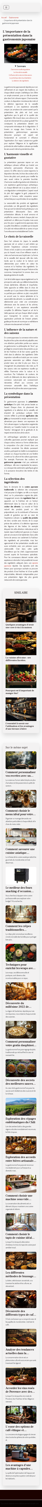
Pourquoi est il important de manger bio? (20, 692)
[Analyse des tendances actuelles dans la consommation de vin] (21, 1337)
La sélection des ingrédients (20, 81)
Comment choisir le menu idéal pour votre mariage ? (19, 814)
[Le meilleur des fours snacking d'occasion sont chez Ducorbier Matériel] (21, 875)
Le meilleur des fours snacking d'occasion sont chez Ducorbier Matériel (19, 893)
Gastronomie (13, 17)
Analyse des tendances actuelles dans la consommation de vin (20, 1353)
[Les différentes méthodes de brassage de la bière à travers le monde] (21, 1260)
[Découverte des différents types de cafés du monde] (21, 1299)
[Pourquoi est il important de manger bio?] (21, 676)
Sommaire (21, 66)
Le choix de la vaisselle (20, 72)
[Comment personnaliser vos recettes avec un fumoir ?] (21, 760)
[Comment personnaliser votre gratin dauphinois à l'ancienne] (21, 1029)
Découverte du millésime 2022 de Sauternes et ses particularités (17, 1008)
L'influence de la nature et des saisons (20, 75)
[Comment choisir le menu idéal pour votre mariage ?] (21, 798)
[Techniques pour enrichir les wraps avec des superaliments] (21, 952)
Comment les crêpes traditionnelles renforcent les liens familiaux (18, 931)
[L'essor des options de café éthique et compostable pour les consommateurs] (21, 1414)
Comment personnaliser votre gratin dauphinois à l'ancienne (21, 1045)
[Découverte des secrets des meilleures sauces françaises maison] (21, 1068)
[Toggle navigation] (6, 7)
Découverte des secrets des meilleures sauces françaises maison (20, 1083)
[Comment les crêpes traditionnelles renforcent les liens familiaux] (21, 914)
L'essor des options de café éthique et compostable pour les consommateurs (19, 1432)
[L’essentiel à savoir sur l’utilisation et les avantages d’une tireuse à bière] (21, 709)
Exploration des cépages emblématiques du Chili (21, 1120)
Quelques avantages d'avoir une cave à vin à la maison (20, 626)
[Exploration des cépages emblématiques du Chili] (21, 1106)
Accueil (4, 17)
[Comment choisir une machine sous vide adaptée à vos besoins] (21, 1183)
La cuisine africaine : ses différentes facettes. (18, 659)
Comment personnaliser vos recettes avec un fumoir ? (21, 775)
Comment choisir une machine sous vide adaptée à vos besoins (19, 1199)
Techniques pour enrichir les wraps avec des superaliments (20, 968)
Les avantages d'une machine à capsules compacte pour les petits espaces (21, 1470)
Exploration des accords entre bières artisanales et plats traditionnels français (21, 1162)
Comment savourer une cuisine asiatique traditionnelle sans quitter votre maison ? (20, 854)
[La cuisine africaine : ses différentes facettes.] (21, 643)
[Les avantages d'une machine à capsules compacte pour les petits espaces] (21, 1453)
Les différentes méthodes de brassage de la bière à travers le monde (19, 1278)
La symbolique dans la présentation (20, 78)
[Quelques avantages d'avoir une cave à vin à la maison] (21, 610)
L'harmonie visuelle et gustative (20, 69)
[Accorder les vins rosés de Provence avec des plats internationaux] (21, 1376)
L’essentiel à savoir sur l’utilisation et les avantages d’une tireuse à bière (20, 726)
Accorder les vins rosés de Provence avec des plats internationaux (20, 1391)
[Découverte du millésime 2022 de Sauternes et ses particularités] (21, 991)
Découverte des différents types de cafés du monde (21, 1314)
